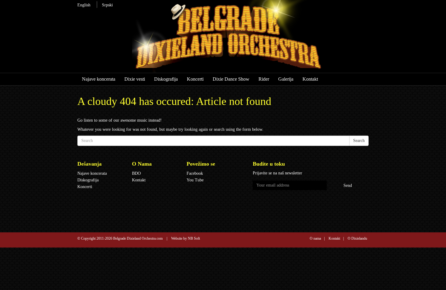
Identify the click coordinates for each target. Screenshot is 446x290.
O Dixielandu (357, 238)
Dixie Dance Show (231, 79)
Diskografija (166, 79)
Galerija (285, 79)
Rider (263, 79)
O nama (315, 238)
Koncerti (195, 79)
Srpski (107, 5)
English (83, 5)
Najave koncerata (98, 79)
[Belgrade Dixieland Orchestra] (240, 39)
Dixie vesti (134, 79)
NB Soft (194, 238)
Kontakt (310, 79)
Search (359, 140)
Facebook (195, 173)
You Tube (195, 180)
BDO (136, 173)
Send (347, 185)
